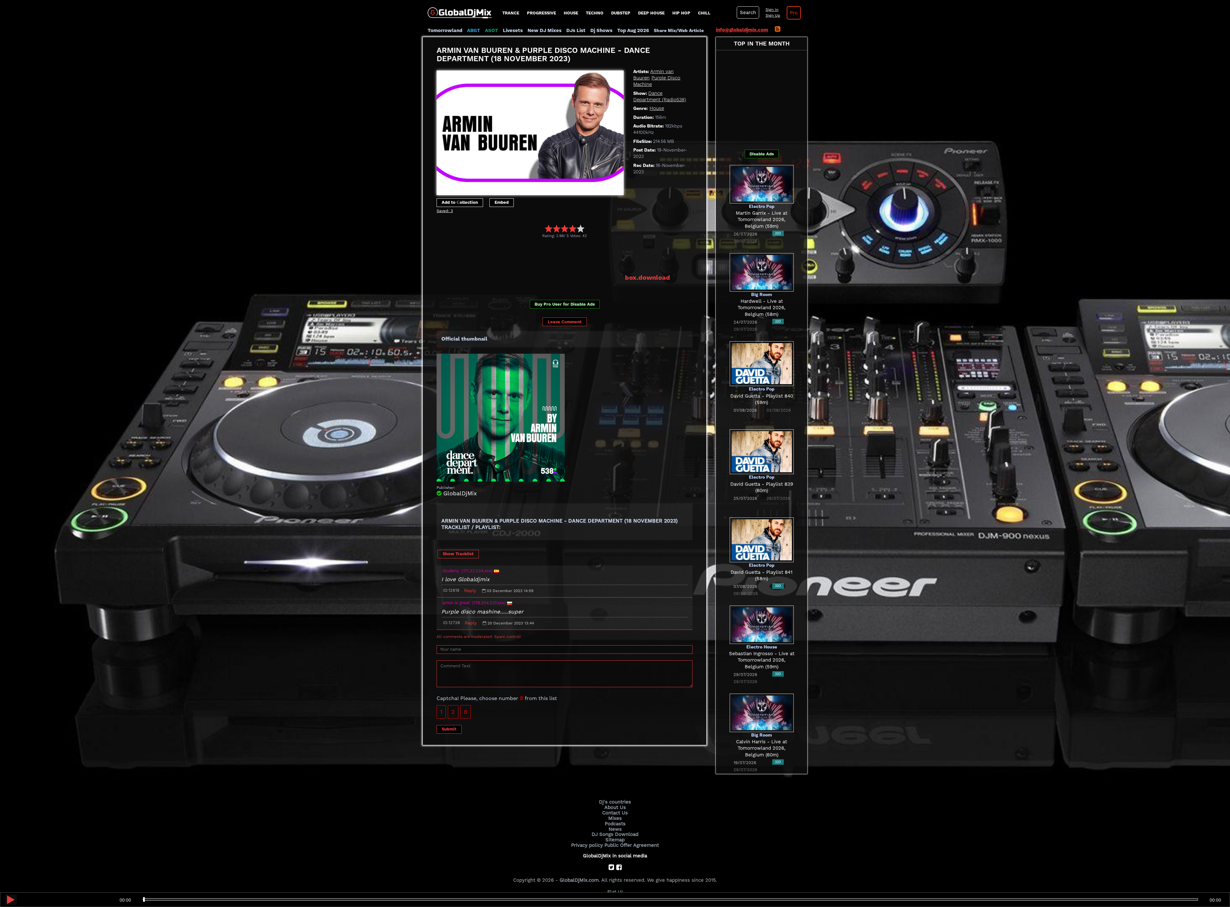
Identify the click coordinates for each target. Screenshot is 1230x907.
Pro (794, 13)
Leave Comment (565, 321)
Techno (594, 13)
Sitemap (615, 840)
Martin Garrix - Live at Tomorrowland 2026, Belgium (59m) (761, 219)
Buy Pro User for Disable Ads (565, 304)
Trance (510, 13)
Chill (704, 13)
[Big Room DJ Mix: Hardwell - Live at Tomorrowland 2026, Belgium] (762, 272)
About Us (615, 807)
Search (748, 12)
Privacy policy (587, 845)
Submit (449, 729)
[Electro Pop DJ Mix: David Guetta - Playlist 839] (762, 451)
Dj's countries (615, 802)
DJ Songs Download (615, 834)
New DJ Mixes (545, 30)
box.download (647, 277)
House (571, 13)
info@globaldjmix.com (742, 30)
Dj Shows (601, 30)
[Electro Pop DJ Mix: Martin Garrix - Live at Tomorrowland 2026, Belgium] (762, 183)
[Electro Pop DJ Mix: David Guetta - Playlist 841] (762, 539)
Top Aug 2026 (633, 30)
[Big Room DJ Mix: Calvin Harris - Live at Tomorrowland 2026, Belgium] (762, 712)
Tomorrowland (445, 30)
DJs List (576, 30)
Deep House (651, 13)
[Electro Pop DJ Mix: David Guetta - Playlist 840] (762, 363)
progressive (541, 13)
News (615, 829)
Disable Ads (762, 154)
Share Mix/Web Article (679, 30)
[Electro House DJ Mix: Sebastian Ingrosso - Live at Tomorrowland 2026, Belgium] (762, 624)
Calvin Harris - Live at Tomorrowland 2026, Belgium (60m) (761, 748)
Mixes (615, 818)
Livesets (513, 30)
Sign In (772, 9)
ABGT (473, 30)
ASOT (491, 30)
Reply (470, 590)
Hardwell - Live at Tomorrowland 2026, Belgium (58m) (761, 307)
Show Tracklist (458, 553)
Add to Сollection (460, 202)
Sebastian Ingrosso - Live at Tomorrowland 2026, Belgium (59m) (761, 660)
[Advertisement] (553, 255)
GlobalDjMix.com (579, 880)
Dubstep (620, 13)
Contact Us (615, 813)
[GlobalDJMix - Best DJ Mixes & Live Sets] (457, 10)
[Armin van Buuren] (530, 131)
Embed (502, 202)
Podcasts (615, 824)
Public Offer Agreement (631, 845)
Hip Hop (681, 13)
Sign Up (773, 15)
